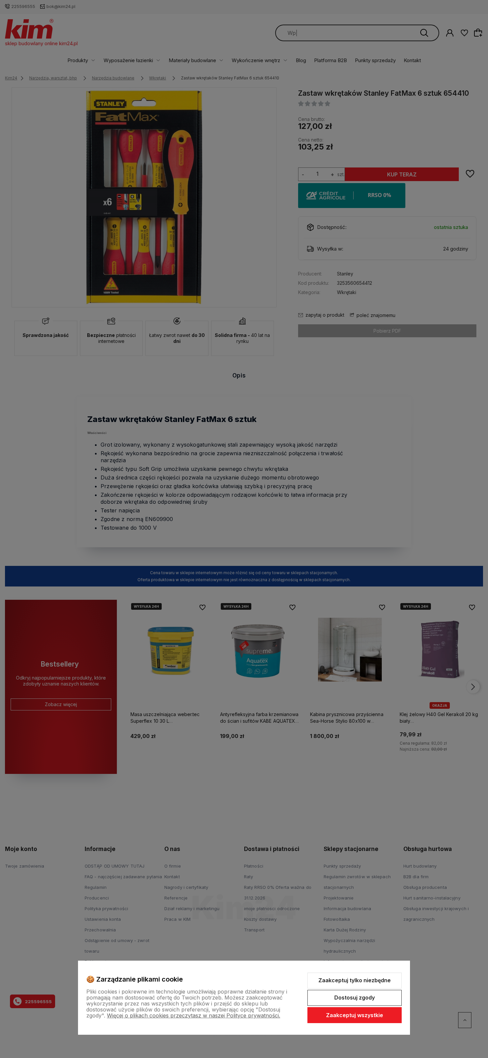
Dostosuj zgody (354, 997)
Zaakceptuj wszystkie (354, 1015)
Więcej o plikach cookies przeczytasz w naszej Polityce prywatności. (193, 1015)
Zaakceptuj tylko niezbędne (354, 980)
